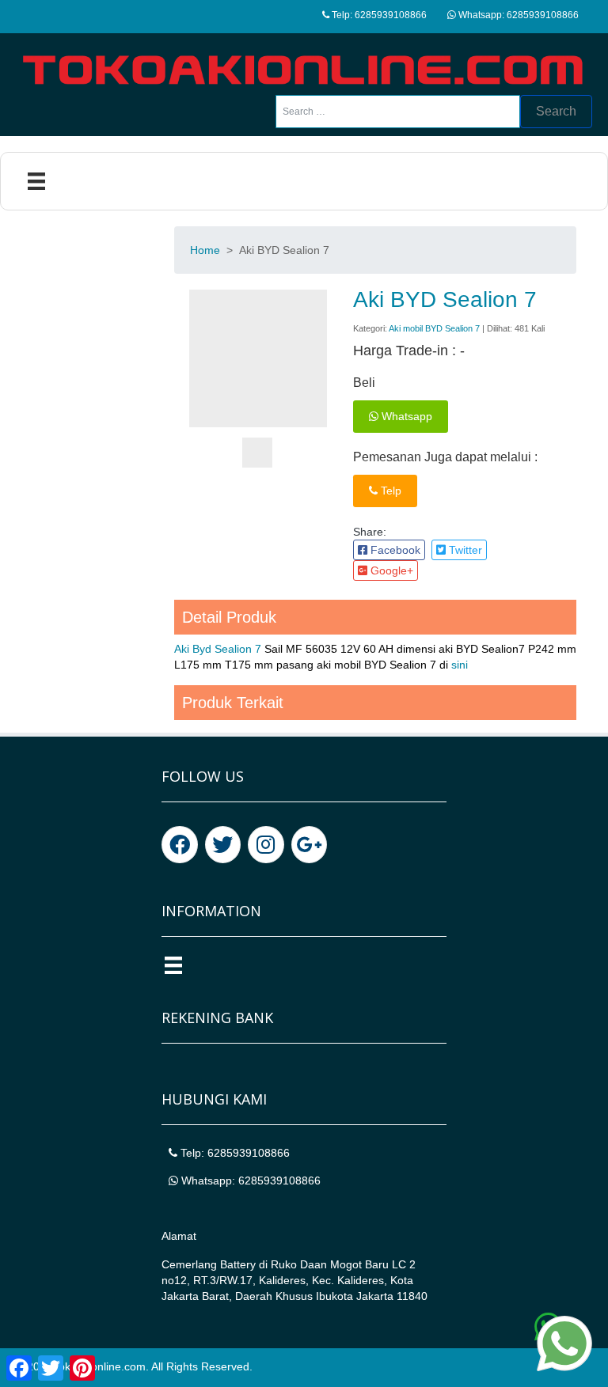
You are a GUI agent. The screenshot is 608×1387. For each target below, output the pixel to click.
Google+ (390, 570)
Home (205, 250)
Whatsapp (405, 416)
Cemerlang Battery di (216, 1264)
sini (459, 664)
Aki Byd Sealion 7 (217, 648)
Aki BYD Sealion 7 (445, 299)
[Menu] (36, 181)
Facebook (393, 550)
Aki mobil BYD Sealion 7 (434, 328)
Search (556, 111)
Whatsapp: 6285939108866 (517, 15)
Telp (389, 490)
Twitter (464, 550)
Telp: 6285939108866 (378, 15)
